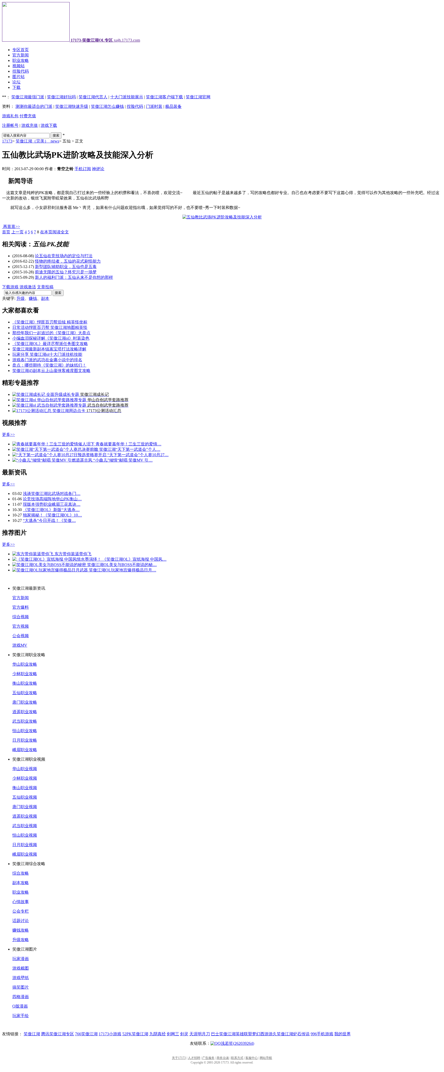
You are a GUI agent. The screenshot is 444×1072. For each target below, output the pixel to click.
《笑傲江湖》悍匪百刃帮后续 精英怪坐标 (49, 322)
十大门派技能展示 (126, 97)
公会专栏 (20, 911)
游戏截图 (20, 968)
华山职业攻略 (24, 664)
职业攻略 (20, 60)
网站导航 (266, 1058)
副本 (45, 298)
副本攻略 (20, 882)
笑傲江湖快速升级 (71, 106)
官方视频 (20, 626)
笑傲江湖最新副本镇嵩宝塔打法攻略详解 (49, 349)
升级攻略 (20, 939)
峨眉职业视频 (24, 854)
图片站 (18, 76)
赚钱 (33, 298)
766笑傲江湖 (86, 1034)
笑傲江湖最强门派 (27, 97)
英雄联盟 (244, 1034)
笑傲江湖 (32, 1034)
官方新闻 (20, 55)
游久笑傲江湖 (281, 1034)
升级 (20, 298)
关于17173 (179, 1058)
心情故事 (20, 901)
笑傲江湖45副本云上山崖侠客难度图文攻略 (51, 370)
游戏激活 (28, 287)
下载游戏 (10, 287)
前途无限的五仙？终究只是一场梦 (66, 272)
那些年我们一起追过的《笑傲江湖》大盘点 (51, 333)
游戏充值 (29, 125)
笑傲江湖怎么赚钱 (107, 106)
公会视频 (20, 636)
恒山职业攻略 (24, 731)
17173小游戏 (110, 1034)
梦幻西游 (260, 1034)
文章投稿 (45, 287)
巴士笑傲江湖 (223, 1034)
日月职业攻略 (24, 740)
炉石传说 (301, 1034)
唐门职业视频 (24, 807)
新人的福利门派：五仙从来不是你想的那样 (74, 277)
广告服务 (208, 1058)
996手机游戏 (322, 1034)
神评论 (98, 169)
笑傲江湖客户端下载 (164, 97)
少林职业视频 (24, 778)
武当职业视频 (24, 826)
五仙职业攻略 (24, 693)
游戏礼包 (10, 116)
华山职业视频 (24, 769)
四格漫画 (20, 996)
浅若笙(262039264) (237, 1043)
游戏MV (19, 645)
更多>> (8, 434)
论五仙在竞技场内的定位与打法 (63, 256)
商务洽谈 (223, 1058)
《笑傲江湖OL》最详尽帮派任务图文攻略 (50, 343)
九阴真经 (157, 1034)
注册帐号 (10, 125)
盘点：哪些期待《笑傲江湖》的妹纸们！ (49, 365)
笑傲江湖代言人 (93, 97)
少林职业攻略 (24, 674)
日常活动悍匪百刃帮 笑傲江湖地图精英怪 (49, 327)
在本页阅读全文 (54, 232)
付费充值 (28, 116)
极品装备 (173, 106)
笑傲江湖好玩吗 (61, 97)
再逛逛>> (11, 226)
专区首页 (20, 49)
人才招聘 (194, 1058)
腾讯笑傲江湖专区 (57, 1034)
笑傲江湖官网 (198, 97)
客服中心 (251, 1058)
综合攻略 (20, 873)
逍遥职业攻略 (24, 712)
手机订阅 (83, 169)
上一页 (17, 232)
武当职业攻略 (24, 721)
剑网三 (173, 1034)
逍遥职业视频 (24, 816)
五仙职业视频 (24, 797)
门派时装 (154, 106)
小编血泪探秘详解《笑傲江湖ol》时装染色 (50, 338)
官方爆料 (20, 607)
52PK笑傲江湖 (135, 1034)
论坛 (16, 82)
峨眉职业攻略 (24, 750)
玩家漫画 (20, 958)
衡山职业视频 (24, 788)
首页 (6, 232)
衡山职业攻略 (24, 683)
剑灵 (184, 1034)
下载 (16, 87)
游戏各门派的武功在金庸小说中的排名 (47, 360)
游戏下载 (49, 125)
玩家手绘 (20, 1015)
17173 (7, 141)
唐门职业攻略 (24, 702)
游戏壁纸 (20, 977)
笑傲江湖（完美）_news (37, 141)
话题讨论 (20, 920)
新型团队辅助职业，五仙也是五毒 (66, 266)
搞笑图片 (20, 987)
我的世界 (342, 1034)
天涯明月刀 (199, 1034)
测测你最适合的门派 (33, 106)
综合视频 (20, 617)
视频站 (18, 66)
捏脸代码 (20, 71)
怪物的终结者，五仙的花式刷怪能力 (68, 261)
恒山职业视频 (24, 835)
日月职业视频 (24, 845)
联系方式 (237, 1058)
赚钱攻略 (20, 930)
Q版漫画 (20, 1006)
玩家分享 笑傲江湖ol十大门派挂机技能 (47, 354)
